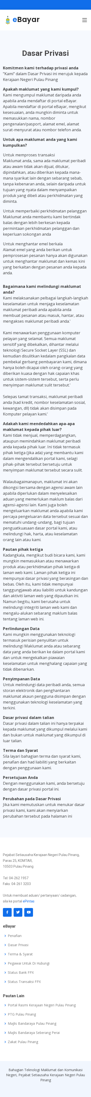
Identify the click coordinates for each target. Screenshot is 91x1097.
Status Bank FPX (21, 972)
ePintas (28, 901)
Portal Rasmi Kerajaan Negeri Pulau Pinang (42, 1005)
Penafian (15, 935)
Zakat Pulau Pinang (23, 1042)
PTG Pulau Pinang (22, 1014)
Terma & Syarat (20, 954)
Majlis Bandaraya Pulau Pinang (32, 1023)
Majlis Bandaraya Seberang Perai (34, 1032)
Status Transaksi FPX (24, 981)
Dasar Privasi (18, 945)
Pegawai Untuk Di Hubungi (29, 963)
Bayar (26, 19)
